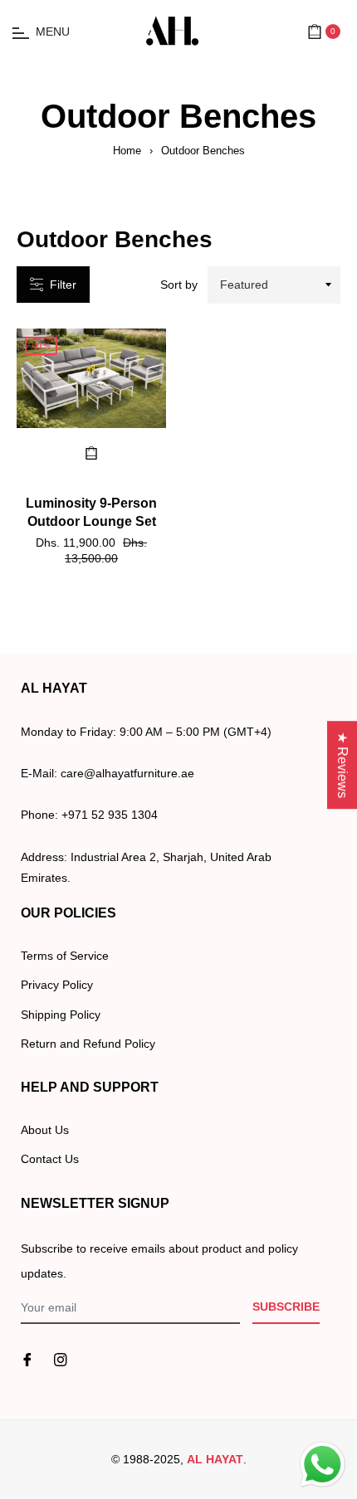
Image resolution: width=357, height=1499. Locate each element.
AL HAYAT (215, 1459)
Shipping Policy (60, 1014)
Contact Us (50, 1159)
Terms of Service (65, 955)
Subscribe (286, 1306)
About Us (45, 1129)
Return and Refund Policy (88, 1043)
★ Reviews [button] (342, 765)
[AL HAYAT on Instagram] (60, 1359)
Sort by (179, 284)
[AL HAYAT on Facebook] (27, 1359)
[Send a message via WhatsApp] (322, 1464)
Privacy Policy (57, 984)
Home (127, 150)
